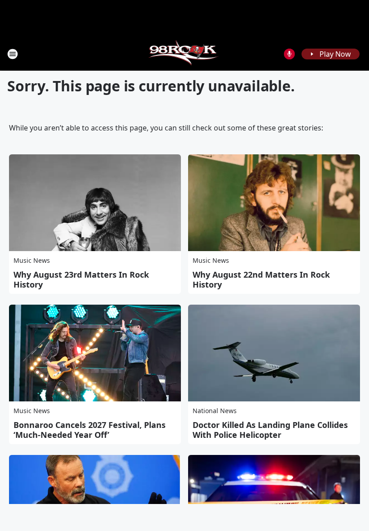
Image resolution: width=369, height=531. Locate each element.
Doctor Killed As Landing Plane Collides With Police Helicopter (270, 430)
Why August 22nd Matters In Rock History (261, 279)
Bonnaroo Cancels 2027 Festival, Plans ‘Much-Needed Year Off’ (90, 430)
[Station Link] (185, 53)
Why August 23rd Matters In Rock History (81, 279)
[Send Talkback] (289, 54)
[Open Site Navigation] (12, 54)
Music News (32, 260)
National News (215, 410)
